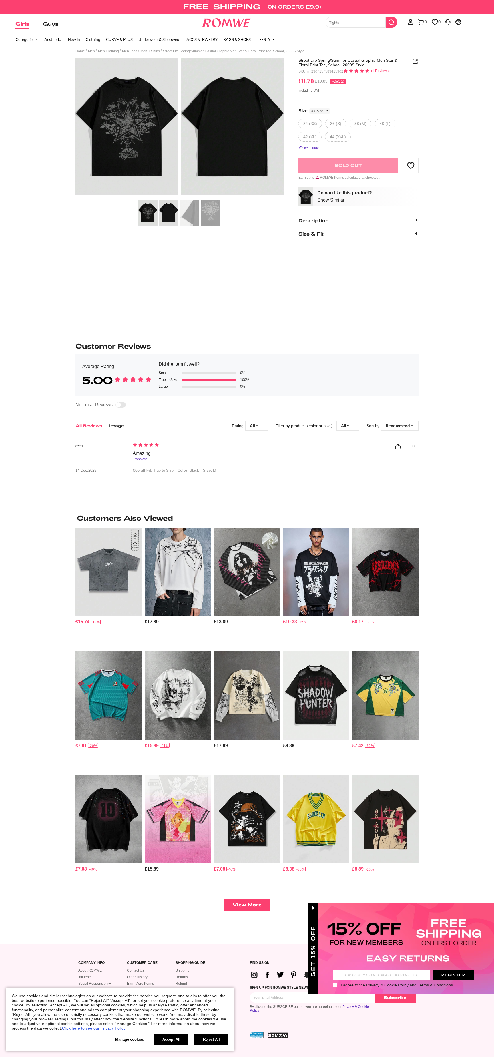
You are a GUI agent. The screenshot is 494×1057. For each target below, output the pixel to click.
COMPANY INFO (91, 963)
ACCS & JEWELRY (202, 39)
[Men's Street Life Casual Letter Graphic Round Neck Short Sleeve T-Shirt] (316, 695)
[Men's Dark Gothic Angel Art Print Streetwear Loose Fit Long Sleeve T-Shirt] (178, 695)
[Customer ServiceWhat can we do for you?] (447, 21)
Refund (181, 984)
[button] (411, 165)
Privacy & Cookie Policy (387, 985)
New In (74, 39)
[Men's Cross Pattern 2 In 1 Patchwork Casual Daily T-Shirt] (247, 695)
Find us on (260, 963)
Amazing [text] (142, 453)
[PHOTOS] (179, 127)
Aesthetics (53, 39)
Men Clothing (108, 51)
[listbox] (410, 22)
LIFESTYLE (265, 39)
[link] (247, 7)
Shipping (183, 970)
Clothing (93, 39)
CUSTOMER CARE (142, 963)
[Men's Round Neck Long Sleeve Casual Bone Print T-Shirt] (178, 572)
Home (80, 51)
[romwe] (226, 22)
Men (91, 51)
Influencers (86, 977)
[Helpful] (398, 446)
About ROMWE (90, 970)
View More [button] (247, 904)
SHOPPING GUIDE (190, 963)
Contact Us (135, 970)
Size (310, 110)
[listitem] (108, 587)
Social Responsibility (94, 984)
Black (188, 470)
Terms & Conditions (435, 985)
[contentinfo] (82, 622)
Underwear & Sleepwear (159, 39)
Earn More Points (140, 984)
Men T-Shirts (150, 51)
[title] (247, 518)
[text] (181, 445)
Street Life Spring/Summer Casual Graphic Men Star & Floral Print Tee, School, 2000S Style (347, 62)
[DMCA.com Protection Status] (278, 1035)
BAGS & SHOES (237, 39)
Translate (140, 459)
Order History (137, 977)
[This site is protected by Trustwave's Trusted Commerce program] (257, 1035)
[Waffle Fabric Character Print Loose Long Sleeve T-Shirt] (247, 572)
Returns (182, 977)
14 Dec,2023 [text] (85, 471)
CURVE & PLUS (119, 39)
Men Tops (129, 51)
